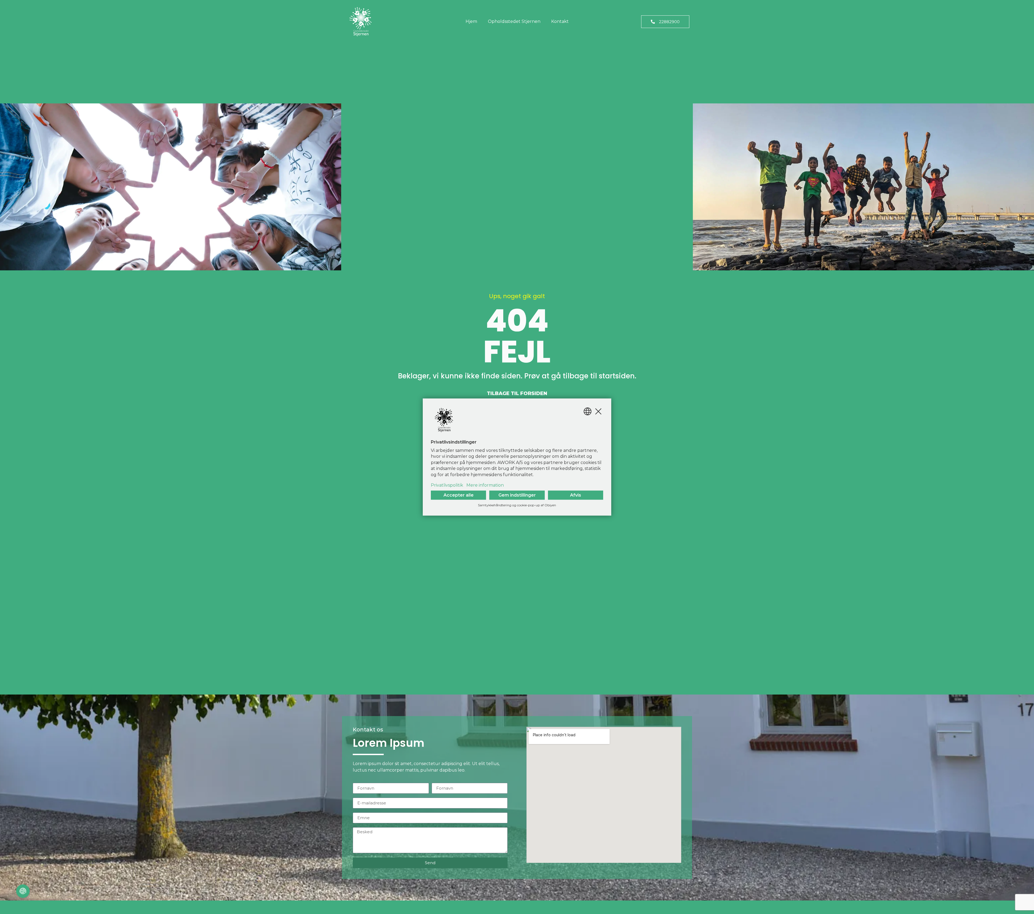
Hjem (471, 21)
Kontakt (560, 21)
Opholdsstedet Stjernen (514, 21)
